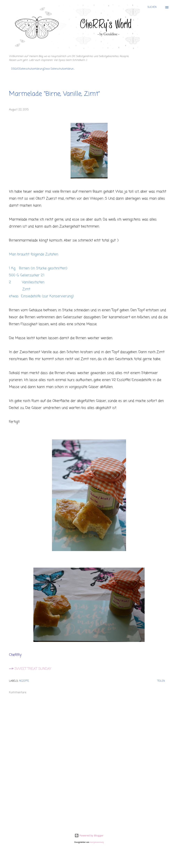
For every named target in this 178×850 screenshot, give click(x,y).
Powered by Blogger (91, 835)
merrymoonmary (97, 842)
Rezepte (24, 681)
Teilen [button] (161, 681)
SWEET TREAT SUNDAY (33, 669)
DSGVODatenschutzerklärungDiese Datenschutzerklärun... (43, 69)
